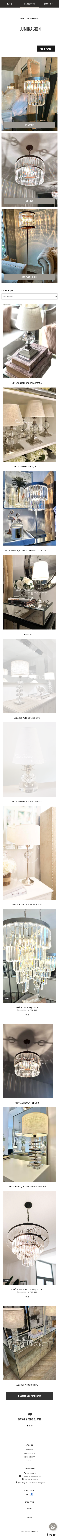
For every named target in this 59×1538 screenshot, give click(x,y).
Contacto (29, 1461)
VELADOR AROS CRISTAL (27, 1385)
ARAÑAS (27, 1015)
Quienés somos (29, 1453)
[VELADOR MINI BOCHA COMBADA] (29, 759)
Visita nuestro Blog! (31, 1479)
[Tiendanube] (25, 1531)
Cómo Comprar (29, 1457)
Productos (29, 1450)
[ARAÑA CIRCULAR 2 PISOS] (29, 1061)
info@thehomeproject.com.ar (31, 1476)
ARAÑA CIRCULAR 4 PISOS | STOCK (27, 1289)
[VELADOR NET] (29, 592)
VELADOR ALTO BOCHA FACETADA (27, 905)
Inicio (22, 18)
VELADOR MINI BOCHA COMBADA (27, 802)
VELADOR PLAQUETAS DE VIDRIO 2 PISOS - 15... (27, 550)
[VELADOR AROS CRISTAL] (29, 1343)
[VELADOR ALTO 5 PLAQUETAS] (29, 676)
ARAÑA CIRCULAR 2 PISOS (27, 1103)
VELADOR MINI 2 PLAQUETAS (27, 467)
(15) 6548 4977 (31, 1473)
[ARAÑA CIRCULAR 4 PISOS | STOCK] (29, 1238)
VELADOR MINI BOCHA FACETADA (27, 383)
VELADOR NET (26, 634)
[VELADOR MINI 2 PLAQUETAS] (29, 425)
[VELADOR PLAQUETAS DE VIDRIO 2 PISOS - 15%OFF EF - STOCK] (29, 508)
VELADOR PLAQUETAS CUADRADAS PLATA (27, 1187)
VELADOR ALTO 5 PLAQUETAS (27, 718)
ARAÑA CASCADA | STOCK (26, 1007)
